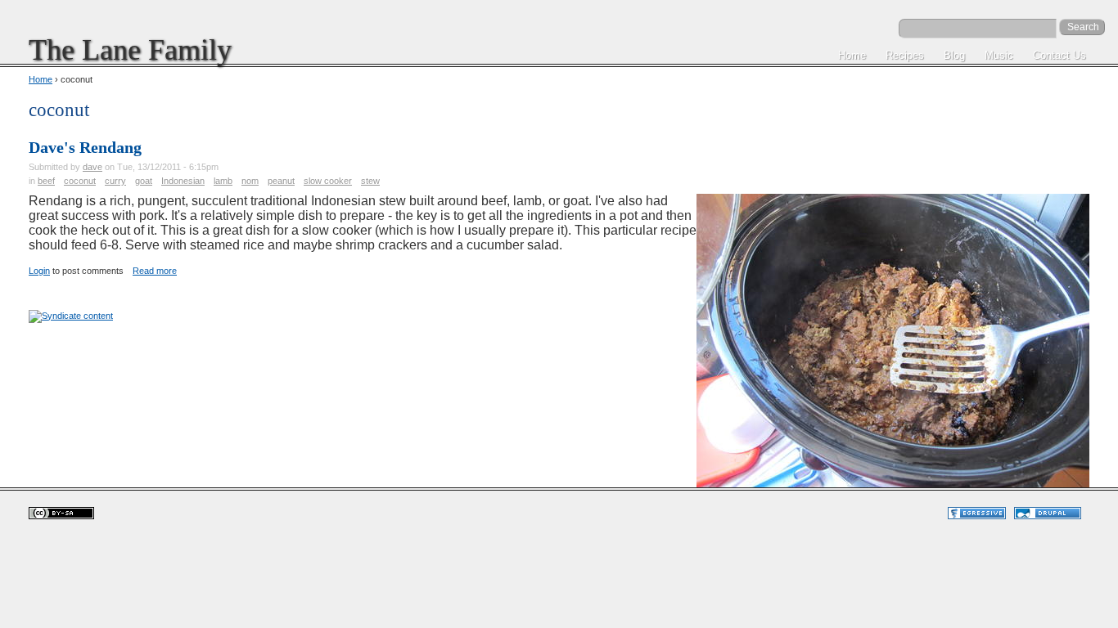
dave (92, 167)
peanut (281, 181)
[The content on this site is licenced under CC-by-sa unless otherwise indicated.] (61, 516)
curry (115, 181)
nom (250, 181)
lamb (223, 181)
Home (852, 55)
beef (46, 181)
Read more (155, 271)
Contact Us (1059, 55)
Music (999, 55)
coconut (80, 181)
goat (143, 181)
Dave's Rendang (85, 147)
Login (39, 271)
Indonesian (183, 181)
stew (370, 181)
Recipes (905, 55)
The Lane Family (130, 50)
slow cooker (328, 181)
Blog (954, 55)
